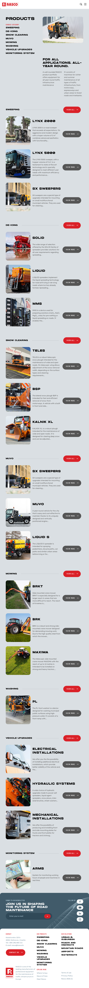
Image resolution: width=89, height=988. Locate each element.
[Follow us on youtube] (80, 907)
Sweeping (12, 28)
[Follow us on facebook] (80, 901)
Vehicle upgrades (19, 50)
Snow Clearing (17, 35)
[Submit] (47, 916)
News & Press (42, 976)
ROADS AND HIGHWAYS (68, 944)
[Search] (81, 4)
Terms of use (66, 973)
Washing (12, 46)
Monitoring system (20, 53)
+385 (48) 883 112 (15, 943)
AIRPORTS (67, 951)
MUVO (10, 39)
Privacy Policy (67, 976)
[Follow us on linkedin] (80, 913)
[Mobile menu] (85, 4)
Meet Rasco (41, 979)
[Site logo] (10, 4)
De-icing (12, 31)
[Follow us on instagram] (80, 919)
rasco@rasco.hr (18, 945)
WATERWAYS (69, 955)
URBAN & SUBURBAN (68, 938)
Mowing (11, 42)
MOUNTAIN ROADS (72, 948)
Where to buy (42, 973)
